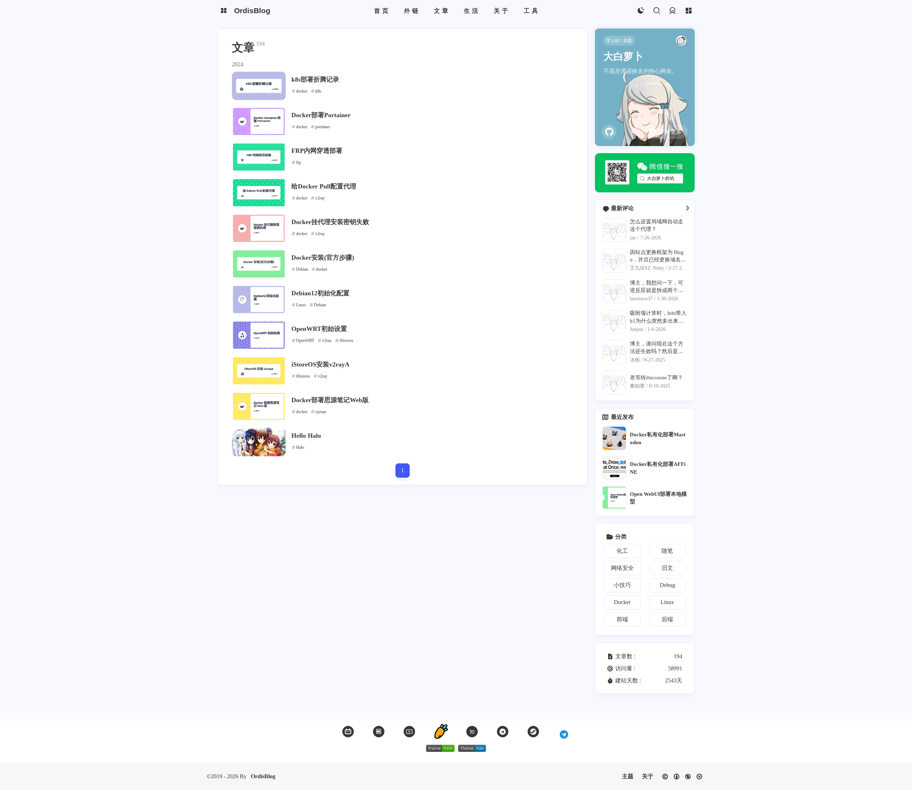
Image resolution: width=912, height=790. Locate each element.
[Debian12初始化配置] (259, 299)
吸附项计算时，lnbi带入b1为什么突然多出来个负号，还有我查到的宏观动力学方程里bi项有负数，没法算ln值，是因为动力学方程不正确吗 (658, 317)
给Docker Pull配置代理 (323, 186)
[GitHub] (609, 132)
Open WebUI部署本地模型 (658, 497)
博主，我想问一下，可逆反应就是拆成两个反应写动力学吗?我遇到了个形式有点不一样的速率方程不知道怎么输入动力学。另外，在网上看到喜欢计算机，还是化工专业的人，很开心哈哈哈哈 (658, 287)
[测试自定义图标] (564, 731)
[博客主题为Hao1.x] (472, 748)
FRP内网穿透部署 (316, 150)
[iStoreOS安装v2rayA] (259, 371)
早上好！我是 (619, 40)
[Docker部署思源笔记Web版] (259, 406)
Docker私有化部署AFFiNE (657, 467)
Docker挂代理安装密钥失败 (330, 221)
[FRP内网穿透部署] (259, 157)
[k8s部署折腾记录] (259, 86)
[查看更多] (687, 208)
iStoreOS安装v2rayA (320, 364)
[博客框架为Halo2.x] (440, 748)
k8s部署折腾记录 (315, 79)
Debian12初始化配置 (320, 293)
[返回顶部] (441, 731)
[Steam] (533, 731)
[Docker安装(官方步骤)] (259, 264)
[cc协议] (682, 776)
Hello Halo (306, 435)
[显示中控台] (688, 11)
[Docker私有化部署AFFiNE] (614, 468)
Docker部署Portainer (321, 115)
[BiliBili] (348, 731)
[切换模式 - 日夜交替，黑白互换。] (640, 11)
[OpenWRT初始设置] (259, 335)
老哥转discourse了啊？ (656, 377)
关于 (647, 776)
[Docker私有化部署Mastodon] (614, 438)
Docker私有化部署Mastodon (657, 438)
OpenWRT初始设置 (319, 328)
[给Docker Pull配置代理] (259, 192)
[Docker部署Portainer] (259, 121)
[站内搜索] (656, 11)
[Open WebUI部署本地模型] (614, 497)
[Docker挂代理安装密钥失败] (259, 228)
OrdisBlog (263, 776)
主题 (627, 776)
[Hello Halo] (259, 442)
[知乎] (472, 731)
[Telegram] (502, 731)
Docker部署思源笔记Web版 (330, 400)
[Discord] (378, 731)
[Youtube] (409, 731)
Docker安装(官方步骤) (322, 257)
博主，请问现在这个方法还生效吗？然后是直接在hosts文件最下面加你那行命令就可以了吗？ (657, 348)
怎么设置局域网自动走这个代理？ (656, 225)
